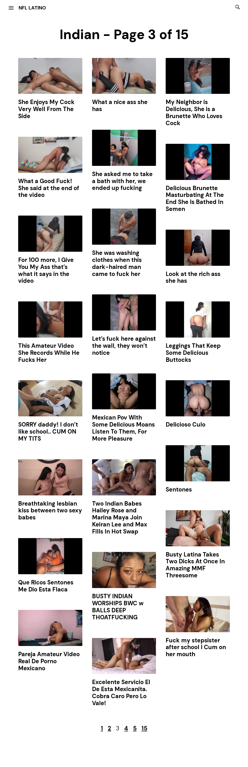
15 (144, 728)
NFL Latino (32, 7)
